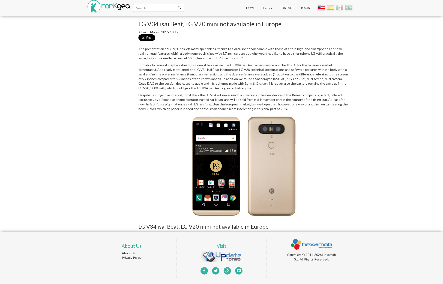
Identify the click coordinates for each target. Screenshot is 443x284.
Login (305, 8)
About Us (129, 253)
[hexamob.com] (311, 244)
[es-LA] (340, 7)
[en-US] (321, 7)
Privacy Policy (131, 258)
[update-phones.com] (221, 256)
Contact (286, 8)
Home (250, 8)
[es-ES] (331, 7)
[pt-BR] (349, 7)
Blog (266, 8)
